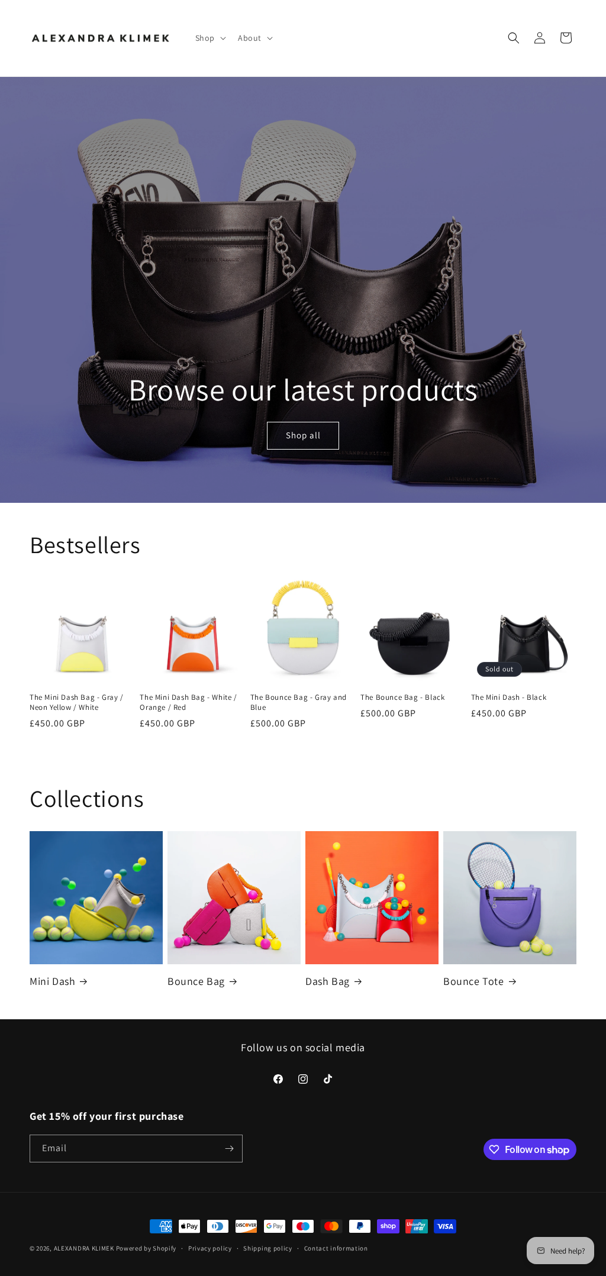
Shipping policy (267, 1248)
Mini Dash (52, 981)
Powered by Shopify (146, 1248)
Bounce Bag (196, 981)
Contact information (336, 1248)
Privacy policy (210, 1248)
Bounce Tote (473, 981)
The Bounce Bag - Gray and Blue (298, 702)
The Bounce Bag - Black (402, 697)
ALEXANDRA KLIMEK (84, 1248)
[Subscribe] (229, 1148)
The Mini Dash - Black (509, 697)
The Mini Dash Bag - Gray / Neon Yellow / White (77, 702)
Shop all (302, 435)
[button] (209, 37)
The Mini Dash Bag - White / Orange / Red (188, 702)
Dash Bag (327, 981)
